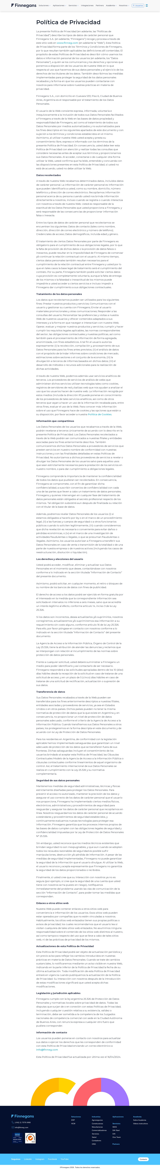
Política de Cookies (100, 414)
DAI (113, 1134)
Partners (116, 1144)
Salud (94, 1137)
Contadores (96, 1141)
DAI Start (116, 1130)
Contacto (143, 1159)
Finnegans (23, 5)
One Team (116, 1137)
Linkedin (28, 1159)
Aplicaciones (118, 1117)
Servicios (95, 1134)
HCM (73, 1124)
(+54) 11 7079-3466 (23, 1122)
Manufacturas (97, 1127)
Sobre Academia (139, 1120)
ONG (94, 1144)
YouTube (65, 1159)
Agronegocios (97, 1120)
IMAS (114, 1127)
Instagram (40, 1159)
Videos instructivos (140, 1124)
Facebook (52, 1159)
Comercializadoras (99, 1130)
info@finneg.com (47, 1049)
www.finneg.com (67, 42)
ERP (73, 1120)
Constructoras (97, 1124)
